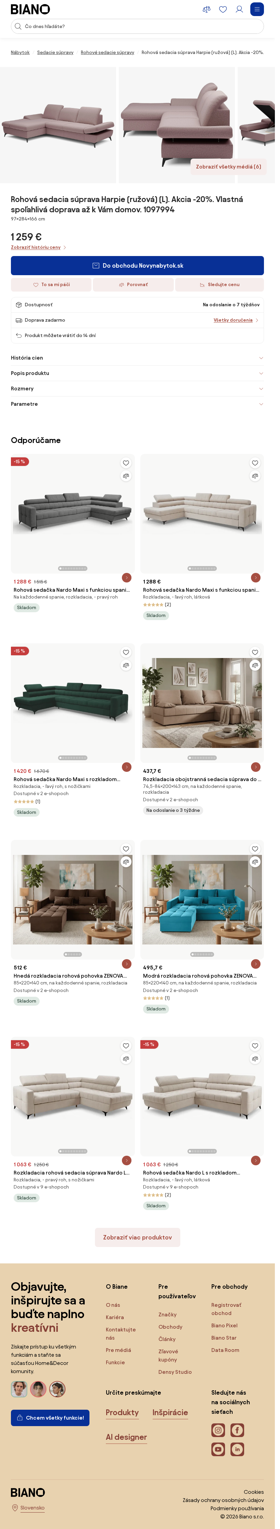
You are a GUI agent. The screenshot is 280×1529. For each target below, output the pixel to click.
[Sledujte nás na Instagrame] (218, 1430)
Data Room (225, 1350)
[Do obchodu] (58, 125)
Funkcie (115, 1362)
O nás (113, 1305)
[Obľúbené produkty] (223, 9)
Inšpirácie (170, 1412)
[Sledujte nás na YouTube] (218, 1449)
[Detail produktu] (126, 577)
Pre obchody (229, 1286)
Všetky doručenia (233, 320)
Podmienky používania (237, 1508)
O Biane (117, 1286)
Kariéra (115, 1317)
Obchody (170, 1327)
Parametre (24, 404)
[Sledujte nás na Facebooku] (237, 1430)
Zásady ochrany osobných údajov (223, 1500)
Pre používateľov (177, 1291)
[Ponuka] (257, 9)
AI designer (126, 1437)
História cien (27, 358)
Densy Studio (175, 1372)
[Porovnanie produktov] (206, 9)
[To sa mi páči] (126, 462)
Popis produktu (30, 373)
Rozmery (22, 388)
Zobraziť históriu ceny (35, 247)
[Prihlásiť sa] (239, 9)
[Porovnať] (126, 475)
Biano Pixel (224, 1325)
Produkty (122, 1412)
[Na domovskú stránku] (30, 9)
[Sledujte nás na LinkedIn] (237, 1449)
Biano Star (224, 1338)
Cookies (254, 1492)
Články (167, 1339)
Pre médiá (118, 1350)
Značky (167, 1314)
